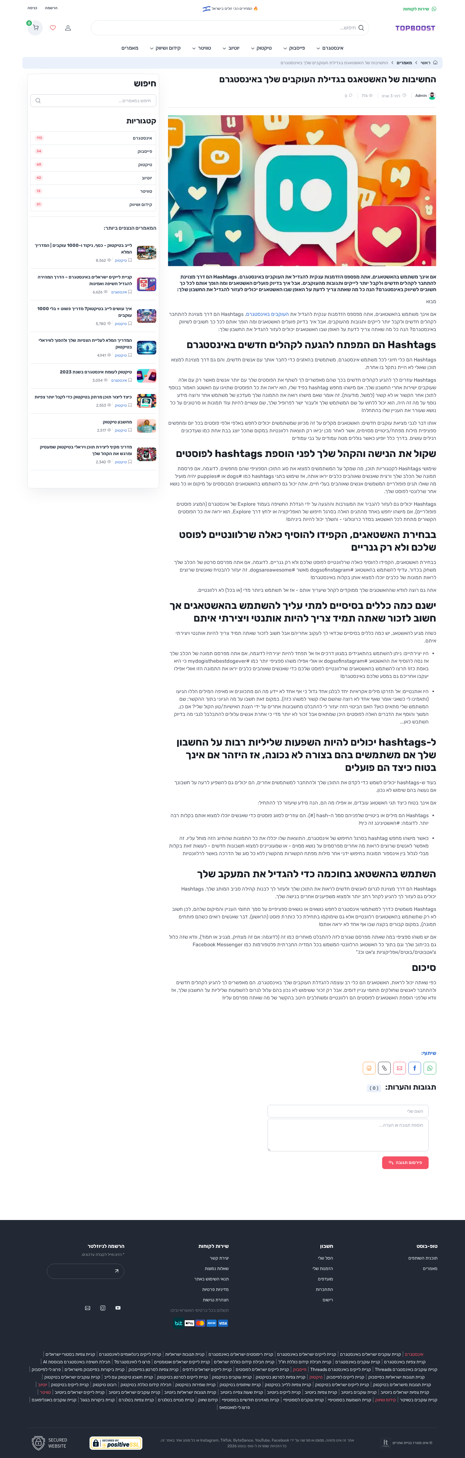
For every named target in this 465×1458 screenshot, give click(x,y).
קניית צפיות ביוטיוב (321, 1392)
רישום (328, 1300)
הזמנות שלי (323, 1268)
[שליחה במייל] (87, 1308)
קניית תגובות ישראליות (185, 1354)
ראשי (426, 63)
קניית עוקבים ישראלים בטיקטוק (72, 1377)
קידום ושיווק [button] (168, 48)
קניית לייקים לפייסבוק (345, 1377)
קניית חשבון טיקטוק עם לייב (128, 1377)
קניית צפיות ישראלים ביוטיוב (405, 1392)
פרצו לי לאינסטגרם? (132, 1362)
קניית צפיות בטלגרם (136, 1400)
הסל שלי (325, 1258)
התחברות (324, 1289)
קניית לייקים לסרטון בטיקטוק (182, 1377)
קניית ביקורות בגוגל (97, 1400)
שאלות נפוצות (217, 1268)
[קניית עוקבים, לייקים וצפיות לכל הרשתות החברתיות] (415, 27)
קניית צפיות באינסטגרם (405, 1362)
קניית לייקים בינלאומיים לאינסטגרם (130, 1354)
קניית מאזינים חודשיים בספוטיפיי (250, 1400)
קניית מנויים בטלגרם (176, 1400)
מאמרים (404, 63)
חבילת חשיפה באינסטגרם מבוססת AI (76, 1362)
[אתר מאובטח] (51, 1443)
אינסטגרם (414, 1354)
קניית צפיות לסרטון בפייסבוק (153, 1369)
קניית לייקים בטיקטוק (70, 1384)
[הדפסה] (369, 1068)
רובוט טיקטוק (105, 1384)
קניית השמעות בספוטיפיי (349, 1400)
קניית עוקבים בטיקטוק (232, 1377)
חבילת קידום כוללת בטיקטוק (146, 1384)
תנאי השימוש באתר (211, 1279)
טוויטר (45, 1392)
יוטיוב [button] (233, 48)
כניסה (32, 8)
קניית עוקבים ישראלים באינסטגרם (370, 1354)
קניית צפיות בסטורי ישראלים (70, 1354)
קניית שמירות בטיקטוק (195, 1384)
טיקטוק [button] (264, 48)
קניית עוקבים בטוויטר (418, 1400)
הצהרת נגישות (216, 1300)
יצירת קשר (219, 1258)
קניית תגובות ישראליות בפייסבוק (396, 1377)
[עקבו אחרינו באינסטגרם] (102, 1308)
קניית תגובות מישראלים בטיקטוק (402, 1384)
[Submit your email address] (116, 1271)
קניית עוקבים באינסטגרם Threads (406, 1369)
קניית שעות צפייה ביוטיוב (241, 1392)
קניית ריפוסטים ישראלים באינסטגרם (240, 1354)
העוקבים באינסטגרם (267, 314)
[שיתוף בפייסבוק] (414, 1068)
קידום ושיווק (385, 1400)
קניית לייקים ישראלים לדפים (207, 1369)
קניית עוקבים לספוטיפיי (303, 1400)
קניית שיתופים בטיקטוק (240, 1384)
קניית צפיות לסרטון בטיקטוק (281, 1377)
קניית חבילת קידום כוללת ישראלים (244, 1362)
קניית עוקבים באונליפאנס (54, 1400)
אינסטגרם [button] (333, 48)
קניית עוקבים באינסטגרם (357, 1362)
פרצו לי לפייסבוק (46, 1369)
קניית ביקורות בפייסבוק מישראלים (95, 1369)
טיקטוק (316, 1377)
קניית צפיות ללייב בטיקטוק (288, 1384)
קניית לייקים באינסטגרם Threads (340, 1369)
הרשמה (51, 8)
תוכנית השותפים (422, 1258)
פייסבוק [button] (297, 48)
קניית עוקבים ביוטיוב (359, 1392)
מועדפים (325, 1279)
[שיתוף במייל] (399, 1068)
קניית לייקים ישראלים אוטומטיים (182, 1362)
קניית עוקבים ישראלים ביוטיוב (134, 1392)
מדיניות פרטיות (215, 1289)
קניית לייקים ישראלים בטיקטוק (342, 1384)
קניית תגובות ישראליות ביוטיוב (190, 1392)
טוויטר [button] (204, 48)
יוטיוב (42, 1384)
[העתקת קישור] (384, 1068)
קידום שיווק (208, 1400)
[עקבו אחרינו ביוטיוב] (118, 1308)
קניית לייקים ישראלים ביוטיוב (80, 1392)
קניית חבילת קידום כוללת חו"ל (305, 1362)
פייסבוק (300, 1369)
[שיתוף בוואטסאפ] (430, 1068)
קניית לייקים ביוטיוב (284, 1392)
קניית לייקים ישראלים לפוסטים (262, 1369)
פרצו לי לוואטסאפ (234, 1407)
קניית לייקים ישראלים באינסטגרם (306, 1354)
